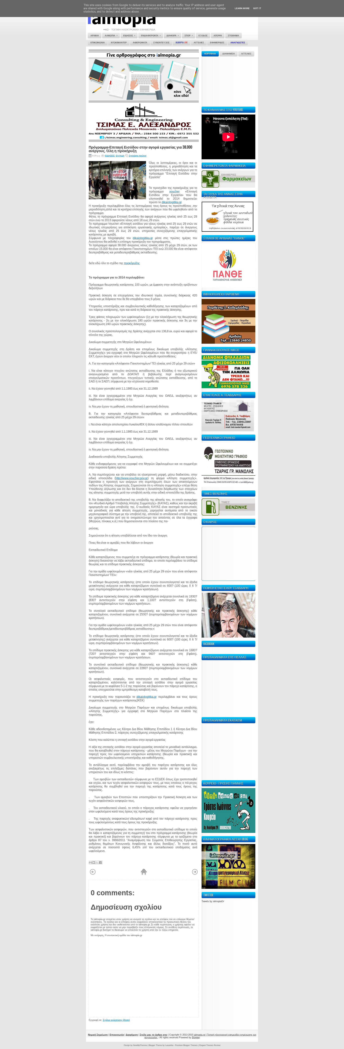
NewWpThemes (140, 1045)
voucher (174, 191)
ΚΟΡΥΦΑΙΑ (210, 54)
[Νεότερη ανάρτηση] (93, 874)
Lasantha (169, 1045)
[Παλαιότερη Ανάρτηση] (195, 874)
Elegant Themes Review (209, 1045)
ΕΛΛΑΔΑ (120, 155)
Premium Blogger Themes (186, 1045)
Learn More (242, 8)
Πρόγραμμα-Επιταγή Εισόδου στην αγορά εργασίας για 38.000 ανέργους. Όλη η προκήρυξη (140, 148)
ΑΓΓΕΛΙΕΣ (246, 54)
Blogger (196, 1037)
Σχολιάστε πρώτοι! (137, 155)
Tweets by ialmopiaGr (213, 901)
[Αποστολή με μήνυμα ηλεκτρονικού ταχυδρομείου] (90, 862)
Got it (257, 8)
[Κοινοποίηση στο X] (97, 862)
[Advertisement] (228, 81)
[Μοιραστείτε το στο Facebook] (100, 862)
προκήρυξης (132, 263)
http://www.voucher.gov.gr (131, 478)
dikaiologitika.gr (171, 202)
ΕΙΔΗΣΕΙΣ (110, 155)
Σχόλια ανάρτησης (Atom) (116, 1020)
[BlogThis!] (93, 862)
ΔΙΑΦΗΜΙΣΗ (228, 54)
